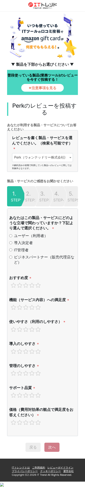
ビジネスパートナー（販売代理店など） (44, 259)
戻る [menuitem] (33, 447)
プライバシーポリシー (25, 471)
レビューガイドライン (60, 467)
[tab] (14, 196)
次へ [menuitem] (52, 447)
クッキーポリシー (50, 471)
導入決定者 (23, 242)
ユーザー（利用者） (31, 235)
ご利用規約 (38, 467)
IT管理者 (21, 250)
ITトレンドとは (21, 467)
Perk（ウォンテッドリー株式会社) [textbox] (39, 157)
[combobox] (42, 157)
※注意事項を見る (42, 88)
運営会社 (68, 471)
